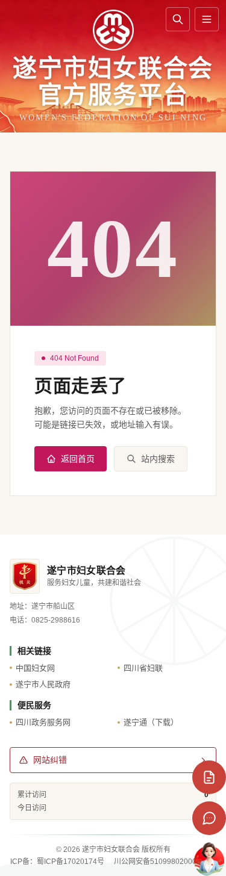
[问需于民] (209, 777)
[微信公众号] (209, 818)
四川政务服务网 (43, 722)
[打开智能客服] (209, 859)
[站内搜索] (178, 19)
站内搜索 (158, 459)
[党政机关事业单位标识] (25, 576)
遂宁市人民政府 (43, 684)
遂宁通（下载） (151, 722)
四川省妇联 (143, 668)
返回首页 (78, 459)
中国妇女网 (35, 668)
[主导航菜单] (207, 19)
